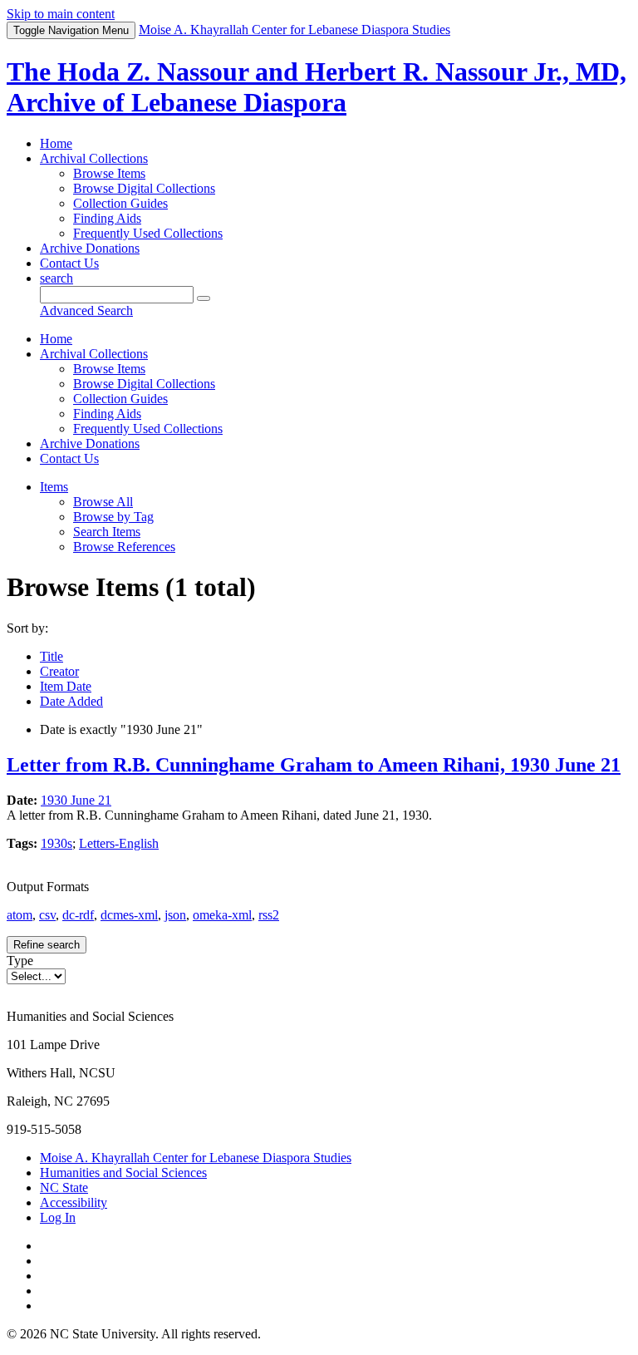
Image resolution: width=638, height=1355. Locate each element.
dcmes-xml (129, 915)
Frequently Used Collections (148, 233)
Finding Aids (107, 218)
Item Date (65, 686)
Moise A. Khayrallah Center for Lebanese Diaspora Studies (195, 1158)
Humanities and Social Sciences (123, 1172)
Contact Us (69, 263)
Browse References (124, 547)
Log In (58, 1217)
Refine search (46, 945)
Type (20, 960)
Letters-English (119, 843)
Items (54, 487)
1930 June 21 (76, 800)
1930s (56, 843)
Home (56, 143)
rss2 (268, 915)
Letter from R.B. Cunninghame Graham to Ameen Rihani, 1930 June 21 (314, 765)
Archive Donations (90, 248)
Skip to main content (61, 14)
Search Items (106, 532)
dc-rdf (78, 915)
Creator (59, 671)
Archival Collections (94, 158)
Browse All (103, 502)
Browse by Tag (113, 517)
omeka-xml (222, 915)
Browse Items (109, 173)
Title (51, 656)
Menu (71, 30)
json (175, 915)
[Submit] (203, 298)
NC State (64, 1187)
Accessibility (73, 1202)
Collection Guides (120, 203)
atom (19, 915)
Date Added (71, 701)
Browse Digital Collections (144, 188)
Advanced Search (86, 310)
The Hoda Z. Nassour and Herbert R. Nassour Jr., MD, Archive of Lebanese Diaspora (316, 87)
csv (47, 915)
